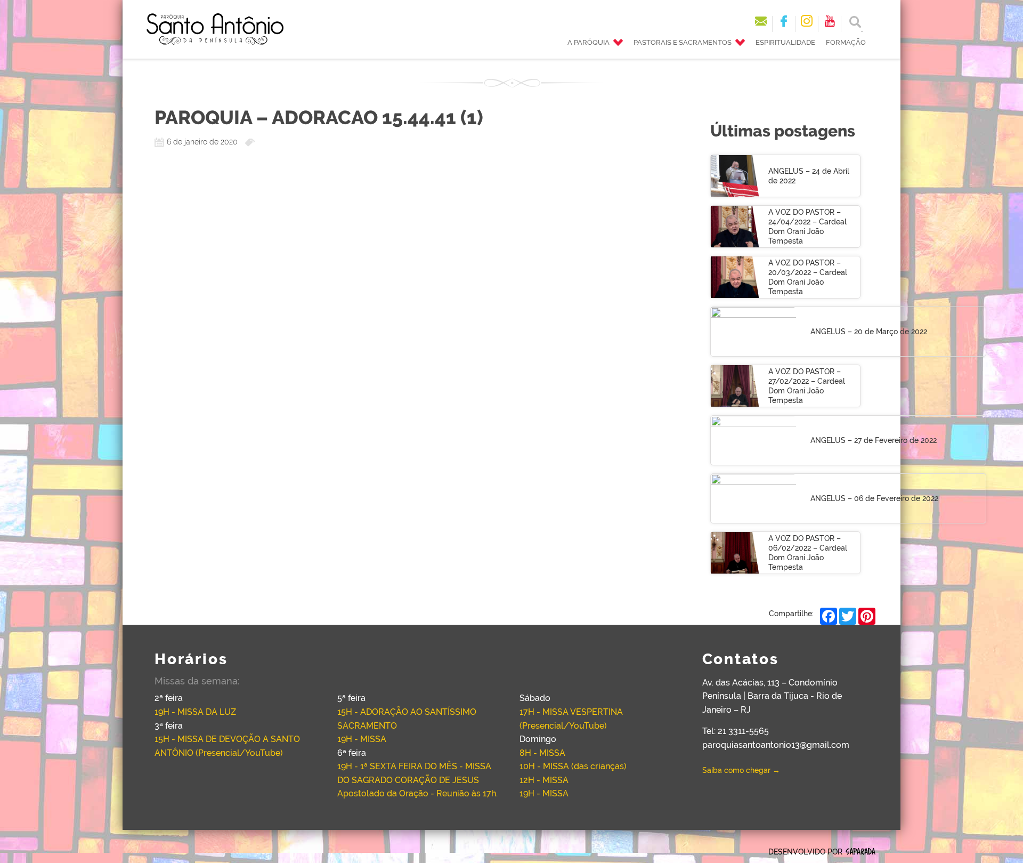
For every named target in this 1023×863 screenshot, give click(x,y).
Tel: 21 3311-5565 (735, 731)
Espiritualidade (785, 42)
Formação (846, 42)
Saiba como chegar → (741, 770)
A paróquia (588, 42)
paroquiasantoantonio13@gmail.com (775, 745)
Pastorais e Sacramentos (683, 42)
